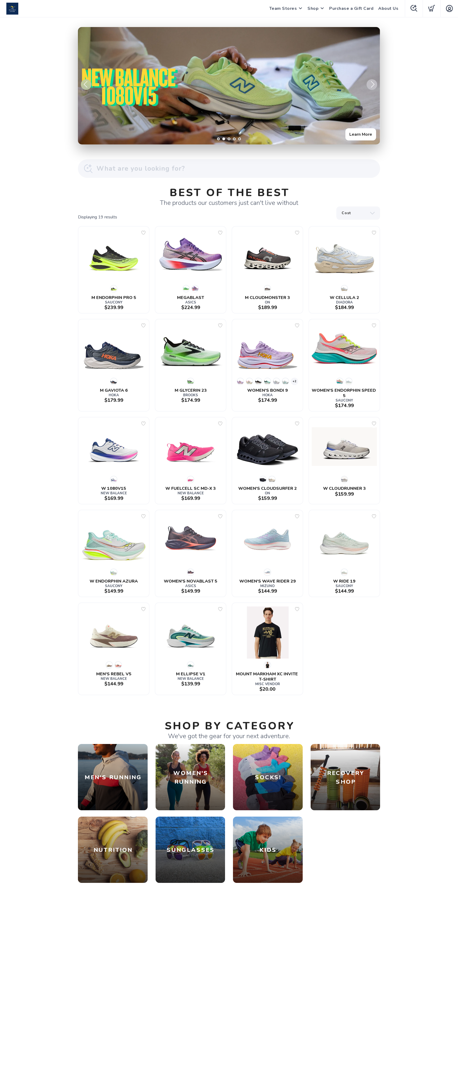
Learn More (360, 134)
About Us (388, 8)
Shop (313, 8)
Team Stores (283, 8)
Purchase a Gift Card (351, 8)
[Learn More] (229, 85)
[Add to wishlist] (143, 232)
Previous (86, 84)
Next (372, 84)
